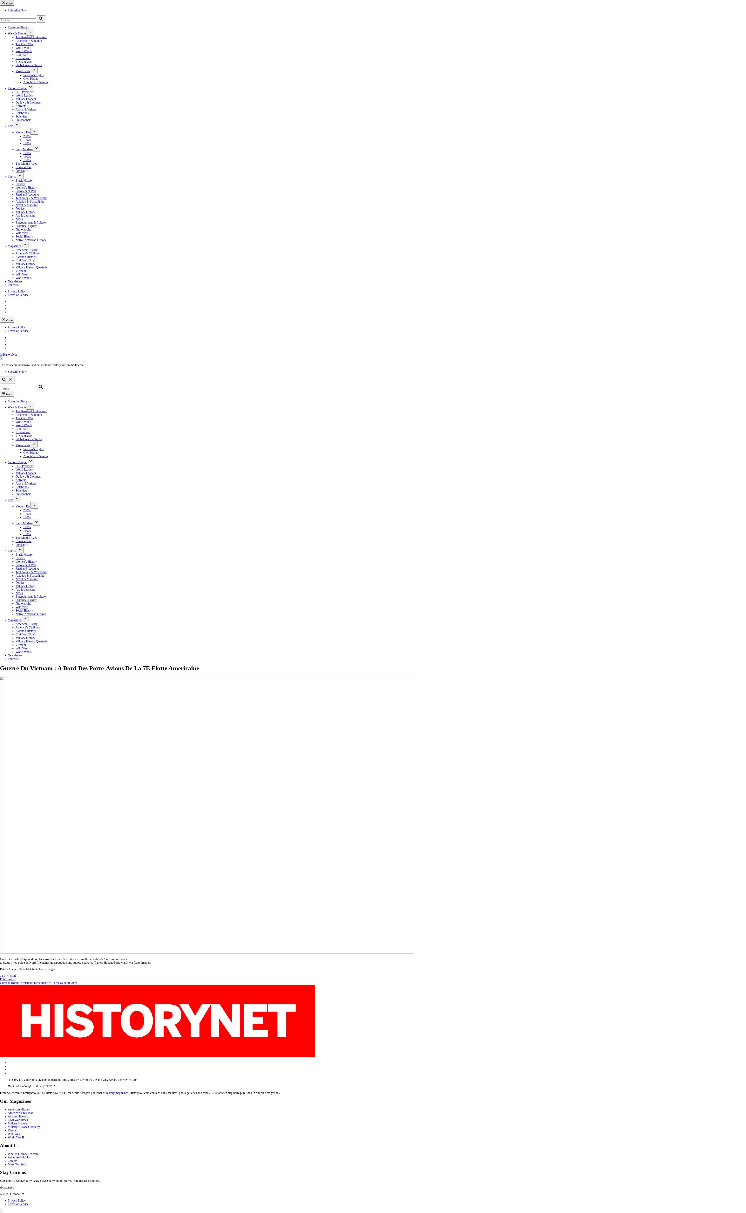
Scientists (21, 116)
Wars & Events (17, 33)
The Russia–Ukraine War (31, 37)
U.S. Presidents (25, 92)
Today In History (18, 27)
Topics (12, 176)
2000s (27, 136)
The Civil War (24, 44)
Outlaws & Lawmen (28, 102)
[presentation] (30, 32)
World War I (23, 47)
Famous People (17, 88)
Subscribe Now (17, 10)
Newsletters (15, 281)
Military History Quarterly (32, 267)
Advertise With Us (19, 1157)
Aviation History (26, 256)
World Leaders (25, 95)
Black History (24, 180)
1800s (27, 143)
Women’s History (26, 187)
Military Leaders (26, 99)
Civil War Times (26, 260)
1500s (27, 160)
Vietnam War (24, 61)
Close (9, 3)
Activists (21, 106)
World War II (24, 51)
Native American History (31, 240)
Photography (23, 229)
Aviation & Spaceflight (30, 201)
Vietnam (21, 270)
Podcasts (13, 284)
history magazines (117, 1093)
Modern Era (23, 132)
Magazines (14, 246)
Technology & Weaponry (31, 198)
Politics (20, 208)
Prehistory (22, 170)
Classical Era (23, 167)
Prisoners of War (26, 191)
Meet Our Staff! (17, 1164)
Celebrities (22, 113)
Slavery (20, 184)
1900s (27, 139)
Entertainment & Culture (31, 222)
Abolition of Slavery (35, 82)
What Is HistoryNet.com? (23, 1154)
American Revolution (29, 40)
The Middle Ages (26, 163)
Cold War (21, 54)
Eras (10, 126)
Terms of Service (18, 295)
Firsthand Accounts (27, 194)
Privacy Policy (17, 291)
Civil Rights (30, 78)
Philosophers (23, 120)
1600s (27, 156)
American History (26, 249)
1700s (27, 153)
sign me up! (7, 1187)
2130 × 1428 (8, 975)
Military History (25, 212)
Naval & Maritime (27, 205)
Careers (12, 1161)
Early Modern (24, 149)
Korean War (23, 58)
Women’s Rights (33, 75)
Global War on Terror (29, 65)
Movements (23, 71)
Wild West (22, 233)
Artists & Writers (26, 109)
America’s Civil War (28, 253)
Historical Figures (26, 226)
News (19, 219)
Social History (24, 236)
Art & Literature (25, 215)
